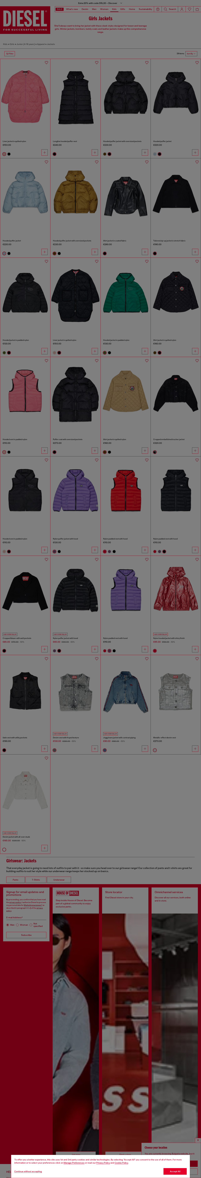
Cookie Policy (121, 1163)
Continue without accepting (28, 1171)
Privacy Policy (103, 1163)
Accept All (175, 1171)
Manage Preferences (74, 1163)
